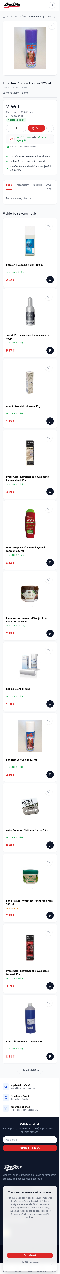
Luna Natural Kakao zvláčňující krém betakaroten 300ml (27, 620)
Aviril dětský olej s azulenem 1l (24, 1041)
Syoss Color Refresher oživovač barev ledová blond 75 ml (27, 478)
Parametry (22, 184)
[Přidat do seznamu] (50, 128)
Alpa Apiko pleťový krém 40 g (23, 406)
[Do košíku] (50, 279)
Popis (9, 184)
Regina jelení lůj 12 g (18, 688)
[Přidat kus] (23, 128)
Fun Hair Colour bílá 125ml (21, 759)
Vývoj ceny (49, 186)
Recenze (37, 184)
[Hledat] (52, 5)
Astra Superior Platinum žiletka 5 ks (27, 830)
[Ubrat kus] (9, 128)
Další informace (30, 1262)
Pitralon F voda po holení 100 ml (25, 264)
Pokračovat (30, 1255)
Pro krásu (20, 16)
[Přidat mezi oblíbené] (52, 26)
